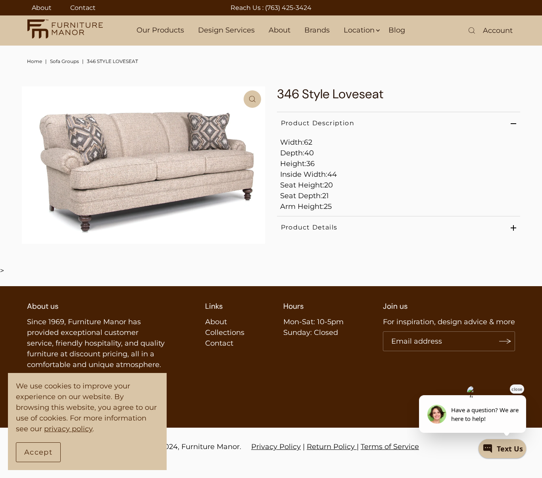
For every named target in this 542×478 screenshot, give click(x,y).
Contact (83, 7)
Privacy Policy (276, 446)
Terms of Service (390, 446)
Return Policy (331, 446)
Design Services (226, 30)
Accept (38, 452)
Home (34, 61)
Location (359, 30)
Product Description (317, 123)
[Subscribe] (505, 341)
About (42, 7)
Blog (396, 30)
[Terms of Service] (356, 446)
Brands (317, 30)
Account (498, 30)
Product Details (309, 227)
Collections (224, 332)
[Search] (472, 30)
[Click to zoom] (252, 99)
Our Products (160, 30)
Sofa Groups (64, 61)
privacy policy (68, 428)
